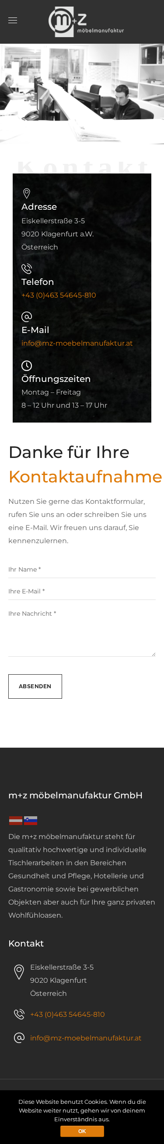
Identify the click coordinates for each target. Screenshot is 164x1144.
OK (82, 1131)
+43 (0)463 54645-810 (67, 1014)
